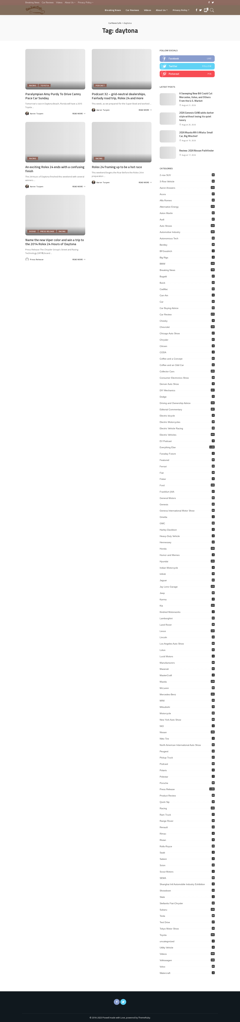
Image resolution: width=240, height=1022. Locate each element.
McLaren (164, 688)
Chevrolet (165, 327)
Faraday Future (168, 453)
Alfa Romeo (166, 200)
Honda (163, 548)
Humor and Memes (170, 555)
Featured (164, 460)
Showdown (165, 890)
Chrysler (164, 339)
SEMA (163, 878)
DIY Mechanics (167, 390)
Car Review (166, 314)
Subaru (163, 909)
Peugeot (164, 751)
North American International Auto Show (180, 745)
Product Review (168, 795)
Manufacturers (167, 662)
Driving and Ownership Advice (175, 403)
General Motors (168, 498)
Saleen (163, 859)
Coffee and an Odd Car (172, 365)
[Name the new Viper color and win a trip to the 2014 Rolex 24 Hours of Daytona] (55, 215)
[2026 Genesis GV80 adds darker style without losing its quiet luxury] (168, 118)
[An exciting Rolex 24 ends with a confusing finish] (55, 142)
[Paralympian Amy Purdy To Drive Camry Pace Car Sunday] (55, 69)
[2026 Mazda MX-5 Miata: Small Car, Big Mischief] (168, 136)
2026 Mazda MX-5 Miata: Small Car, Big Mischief (196, 134)
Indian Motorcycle (169, 567)
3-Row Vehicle (167, 181)
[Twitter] (213, 2)
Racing (32, 85)
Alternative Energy (169, 206)
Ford (162, 485)
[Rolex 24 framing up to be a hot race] (122, 142)
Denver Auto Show (169, 384)
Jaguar (163, 580)
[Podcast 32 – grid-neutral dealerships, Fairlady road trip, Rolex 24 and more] (122, 69)
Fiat (162, 473)
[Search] (212, 10)
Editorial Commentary (171, 409)
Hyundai (164, 561)
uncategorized (167, 941)
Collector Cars (167, 371)
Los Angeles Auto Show (172, 643)
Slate (162, 897)
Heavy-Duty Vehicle (170, 536)
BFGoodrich (166, 251)
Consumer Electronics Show (174, 378)
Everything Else (168, 447)
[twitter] (187, 66)
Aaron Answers (167, 188)
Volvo (162, 966)
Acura (163, 194)
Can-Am (164, 295)
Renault (164, 827)
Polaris (163, 770)
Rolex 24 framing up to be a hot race (117, 166)
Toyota (44, 85)
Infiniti (163, 574)
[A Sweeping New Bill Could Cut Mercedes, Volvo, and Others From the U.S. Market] (168, 99)
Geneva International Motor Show (177, 510)
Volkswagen (166, 960)
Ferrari (163, 466)
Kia (161, 605)
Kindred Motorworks (170, 612)
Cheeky (164, 321)
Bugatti (163, 276)
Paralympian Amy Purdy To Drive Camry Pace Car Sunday (53, 96)
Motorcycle (165, 713)
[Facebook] (209, 2)
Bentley (163, 245)
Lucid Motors (166, 656)
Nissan (163, 732)
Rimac (163, 833)
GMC (162, 523)
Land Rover (166, 624)
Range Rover (166, 821)
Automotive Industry (170, 232)
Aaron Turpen (36, 113)
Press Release (47, 231)
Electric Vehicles (168, 434)
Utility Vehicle (166, 947)
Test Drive (165, 922)
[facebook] (187, 58)
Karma (163, 599)
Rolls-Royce (166, 846)
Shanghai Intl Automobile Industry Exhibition (182, 884)
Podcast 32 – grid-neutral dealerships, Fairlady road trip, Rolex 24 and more (119, 96)
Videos (163, 954)
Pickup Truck (166, 757)
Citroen (163, 346)
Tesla (162, 916)
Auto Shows (166, 226)
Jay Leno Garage (169, 586)
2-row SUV (165, 175)
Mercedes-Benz (168, 694)
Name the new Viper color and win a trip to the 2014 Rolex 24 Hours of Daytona (54, 241)
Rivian (163, 840)
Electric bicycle (167, 415)
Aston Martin (166, 213)
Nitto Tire (164, 738)
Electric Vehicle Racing (171, 428)
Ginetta (163, 517)
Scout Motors (166, 871)
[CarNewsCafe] (35, 10)
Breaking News (167, 270)
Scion (162, 865)
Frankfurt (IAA (167, 491)
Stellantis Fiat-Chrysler (171, 903)
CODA (163, 352)
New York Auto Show (170, 719)
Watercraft (165, 973)
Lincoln (163, 637)
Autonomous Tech (169, 238)
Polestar (164, 776)
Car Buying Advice (169, 308)
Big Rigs (164, 257)
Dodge (32, 231)
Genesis (164, 504)
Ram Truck (165, 814)
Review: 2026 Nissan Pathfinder (196, 150)
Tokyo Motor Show (169, 928)
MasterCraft (166, 675)
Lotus (162, 650)
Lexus (163, 631)
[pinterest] (187, 74)
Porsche (164, 783)
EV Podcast (166, 441)
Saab (162, 852)
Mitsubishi (165, 707)
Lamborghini (166, 618)
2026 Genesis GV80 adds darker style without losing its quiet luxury (196, 116)
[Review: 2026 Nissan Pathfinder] (168, 153)
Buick (162, 283)
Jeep (162, 593)
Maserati (164, 669)
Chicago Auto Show (170, 333)
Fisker (163, 479)
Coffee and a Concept (171, 358)
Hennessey (165, 542)
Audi (162, 219)
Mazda (163, 681)
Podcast (100, 85)
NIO (162, 726)
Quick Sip (164, 802)
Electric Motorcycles (170, 422)
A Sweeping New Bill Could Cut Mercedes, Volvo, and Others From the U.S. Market (195, 97)
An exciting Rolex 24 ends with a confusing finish (54, 168)
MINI (162, 700)
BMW (162, 263)
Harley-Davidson (168, 529)
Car (161, 301)
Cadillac (164, 289)
